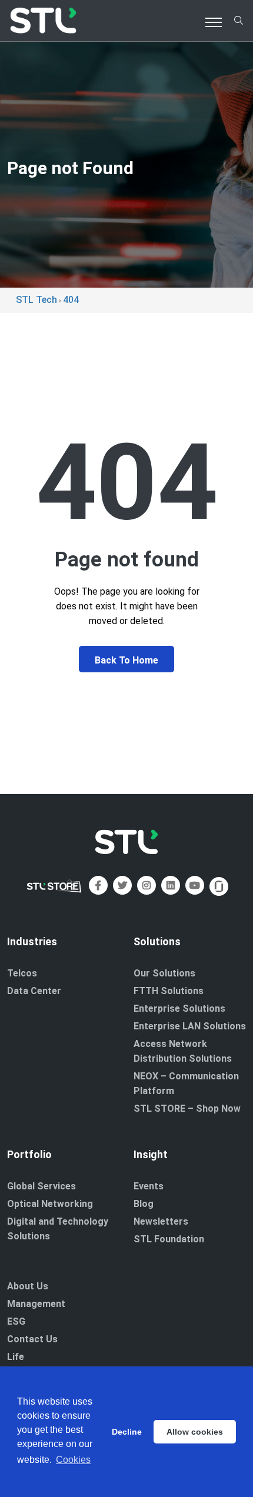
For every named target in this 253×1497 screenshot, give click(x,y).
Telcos (22, 973)
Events (149, 1186)
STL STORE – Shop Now (187, 1108)
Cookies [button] (73, 1460)
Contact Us (32, 1339)
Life (15, 1356)
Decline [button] (127, 1431)
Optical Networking (50, 1203)
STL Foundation (169, 1239)
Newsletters (161, 1221)
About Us (27, 1286)
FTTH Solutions (169, 990)
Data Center (34, 990)
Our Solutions (164, 973)
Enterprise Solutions (179, 1008)
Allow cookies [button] (195, 1431)
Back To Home (126, 660)
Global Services (41, 1186)
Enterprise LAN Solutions (190, 1026)
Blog (144, 1203)
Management (36, 1303)
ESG (16, 1321)
